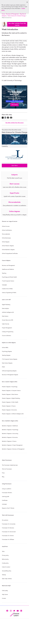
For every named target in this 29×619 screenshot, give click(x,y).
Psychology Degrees (7, 351)
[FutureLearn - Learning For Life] (14, 614)
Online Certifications (7, 230)
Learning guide (5, 496)
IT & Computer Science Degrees (9, 359)
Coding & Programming (7, 331)
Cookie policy (5, 563)
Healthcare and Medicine (8, 269)
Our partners (5, 520)
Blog (3, 476)
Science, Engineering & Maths (9, 292)
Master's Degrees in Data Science (10, 394)
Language (4, 284)
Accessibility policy (6, 571)
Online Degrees (5, 242)
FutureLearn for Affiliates (8, 539)
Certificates (5, 500)
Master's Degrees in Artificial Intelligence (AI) (13, 413)
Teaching (4, 273)
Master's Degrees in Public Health (10, 402)
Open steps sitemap (7, 578)
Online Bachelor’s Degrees (8, 249)
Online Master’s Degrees (8, 245)
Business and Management (8, 265)
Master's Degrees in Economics (9, 410)
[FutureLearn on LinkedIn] (21, 610)
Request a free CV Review (8, 508)
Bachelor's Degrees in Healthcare (10, 425)
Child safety (5, 590)
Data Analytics (5, 308)
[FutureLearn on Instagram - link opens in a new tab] (10, 610)
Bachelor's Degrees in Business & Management (13, 449)
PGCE (3, 367)
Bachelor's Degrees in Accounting (10, 433)
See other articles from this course (14, 122)
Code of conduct (6, 567)
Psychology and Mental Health (9, 277)
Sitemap (4, 574)
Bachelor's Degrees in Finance (9, 441)
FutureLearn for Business (8, 528)
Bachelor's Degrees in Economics (10, 437)
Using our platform (6, 488)
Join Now (14, 165)
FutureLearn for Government (9, 531)
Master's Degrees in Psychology (9, 386)
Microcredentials (6, 234)
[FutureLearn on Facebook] (7, 610)
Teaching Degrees (6, 355)
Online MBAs (5, 347)
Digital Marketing (6, 304)
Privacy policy (5, 555)
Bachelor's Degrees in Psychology (10, 429)
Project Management (7, 327)
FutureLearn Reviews (7, 492)
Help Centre (5, 594)
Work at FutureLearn (7, 469)
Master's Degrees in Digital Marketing (11, 398)
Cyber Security (5, 324)
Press (3, 473)
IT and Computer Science (8, 281)
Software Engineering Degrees (9, 370)
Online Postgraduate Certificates (10, 253)
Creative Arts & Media (7, 288)
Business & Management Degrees (10, 374)
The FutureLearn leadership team (10, 465)
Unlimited (4, 504)
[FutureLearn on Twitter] (14, 610)
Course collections (6, 335)
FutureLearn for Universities (8, 524)
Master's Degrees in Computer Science (11, 390)
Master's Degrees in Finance (8, 406)
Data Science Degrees (7, 363)
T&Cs (3, 551)
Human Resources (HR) (7, 320)
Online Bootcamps (6, 238)
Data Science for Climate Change (16, 15)
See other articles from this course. (17, 24)
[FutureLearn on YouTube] (17, 610)
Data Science (5, 316)
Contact (4, 598)
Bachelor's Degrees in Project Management (12, 445)
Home (3, 14)
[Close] (27, 2)
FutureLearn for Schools (8, 535)
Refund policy (5, 559)
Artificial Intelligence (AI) (8, 312)
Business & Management (12, 14)
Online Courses (6, 226)
